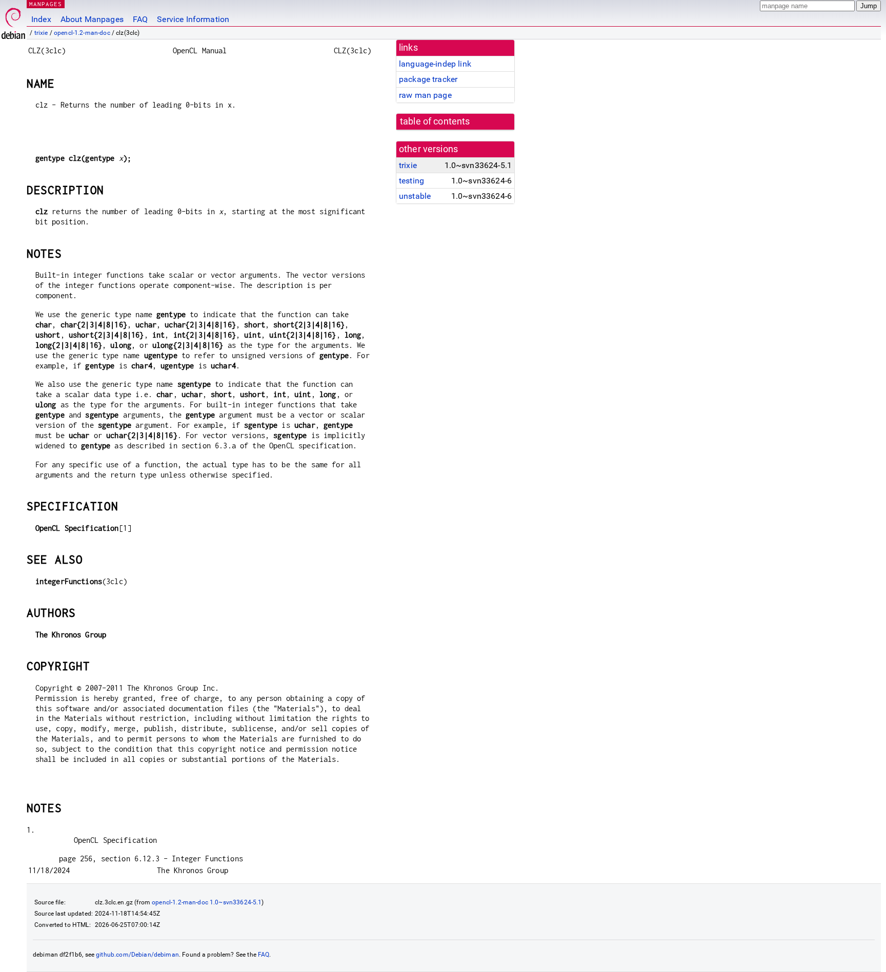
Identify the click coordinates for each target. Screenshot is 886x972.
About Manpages (92, 19)
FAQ (140, 19)
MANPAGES (45, 4)
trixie (41, 32)
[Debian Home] (13, 21)
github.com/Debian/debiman (137, 954)
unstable (415, 196)
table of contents (435, 121)
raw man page (425, 95)
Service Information (193, 19)
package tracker (428, 79)
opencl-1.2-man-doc (82, 32)
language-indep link (435, 64)
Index (41, 19)
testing (411, 180)
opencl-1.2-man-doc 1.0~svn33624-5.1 (206, 902)
